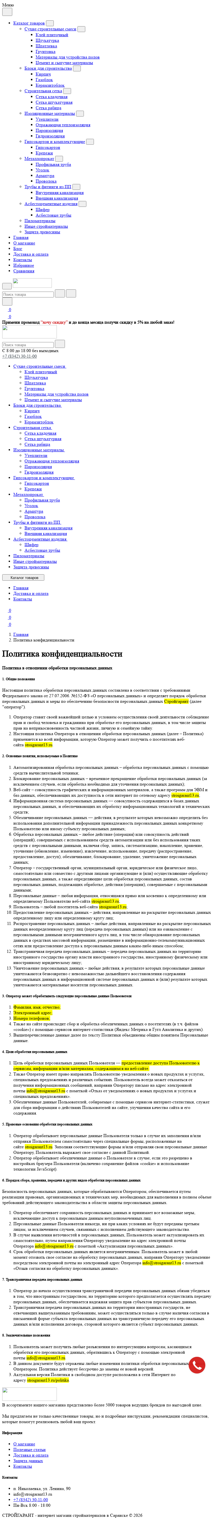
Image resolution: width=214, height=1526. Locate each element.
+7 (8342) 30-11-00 (19, 356)
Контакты (22, 259)
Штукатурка (47, 40)
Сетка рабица (48, 107)
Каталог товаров (29, 23)
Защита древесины (42, 231)
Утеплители (47, 119)
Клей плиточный (52, 34)
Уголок (42, 170)
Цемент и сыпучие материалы (64, 62)
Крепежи (44, 153)
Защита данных (28, 1460)
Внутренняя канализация (60, 192)
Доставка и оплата (30, 254)
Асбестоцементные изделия (51, 203)
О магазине (24, 243)
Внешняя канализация (57, 198)
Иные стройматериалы (46, 226)
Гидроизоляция (50, 136)
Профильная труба (53, 164)
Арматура (45, 175)
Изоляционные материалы (50, 113)
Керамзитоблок (50, 85)
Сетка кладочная (51, 96)
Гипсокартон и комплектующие (55, 141)
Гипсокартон (48, 147)
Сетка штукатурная (54, 102)
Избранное (23, 265)
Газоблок (44, 79)
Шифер (43, 209)
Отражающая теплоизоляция (63, 124)
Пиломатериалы (40, 220)
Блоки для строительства (48, 68)
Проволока (46, 181)
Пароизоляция (49, 130)
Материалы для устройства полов (68, 57)
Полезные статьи (29, 1449)
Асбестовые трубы (53, 215)
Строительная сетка (43, 90)
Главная (20, 237)
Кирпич (43, 74)
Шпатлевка (46, 46)
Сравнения (23, 270)
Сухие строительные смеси (50, 29)
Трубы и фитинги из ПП (48, 186)
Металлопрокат (39, 158)
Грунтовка (45, 51)
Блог (17, 248)
